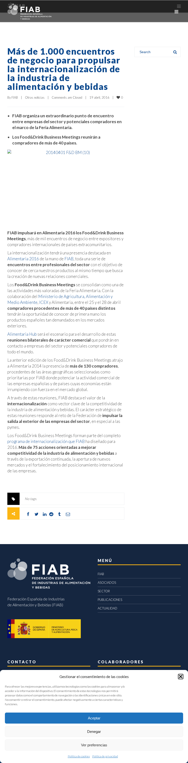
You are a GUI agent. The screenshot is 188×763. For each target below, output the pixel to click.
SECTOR (104, 591)
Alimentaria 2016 (23, 258)
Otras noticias (35, 97)
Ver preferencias (94, 745)
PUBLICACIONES (110, 600)
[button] (180, 676)
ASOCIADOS (107, 582)
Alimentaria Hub (22, 334)
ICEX (43, 302)
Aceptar (94, 718)
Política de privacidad (105, 756)
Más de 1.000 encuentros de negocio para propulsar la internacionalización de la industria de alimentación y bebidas (63, 69)
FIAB (15, 97)
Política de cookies (79, 756)
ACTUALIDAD (107, 608)
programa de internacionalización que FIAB (46, 441)
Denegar (94, 731)
